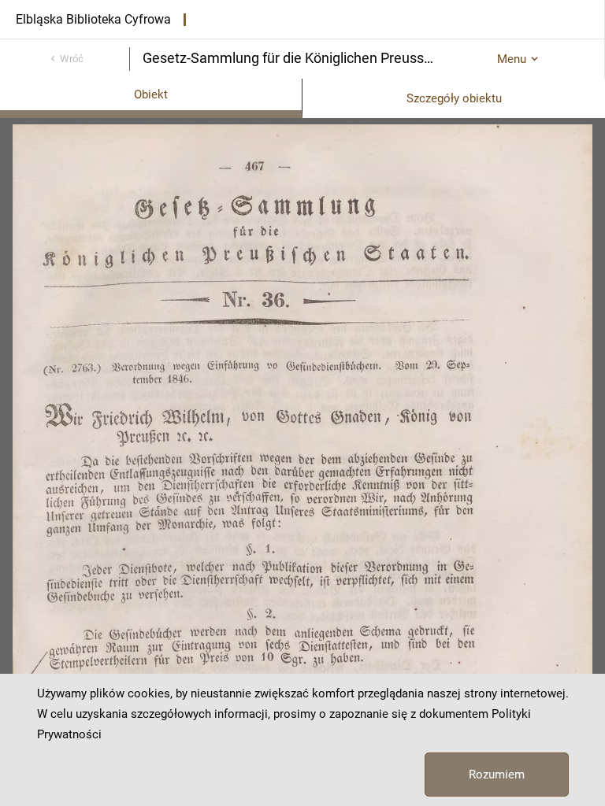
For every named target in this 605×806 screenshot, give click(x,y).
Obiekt (151, 94)
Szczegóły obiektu (454, 98)
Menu (511, 59)
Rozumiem (497, 774)
